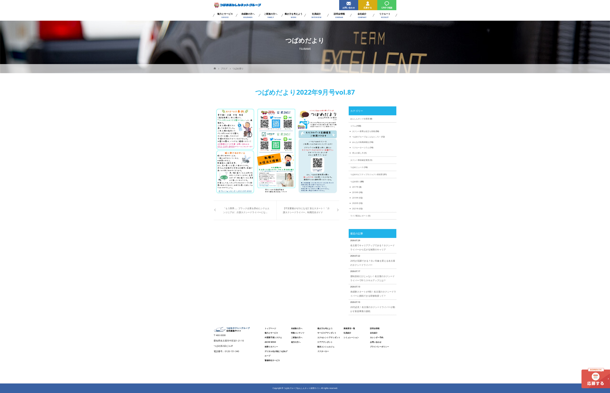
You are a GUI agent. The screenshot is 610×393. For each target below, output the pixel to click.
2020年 (355, 203)
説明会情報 (375, 328)
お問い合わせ (348, 7)
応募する (368, 7)
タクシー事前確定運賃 (359, 160)
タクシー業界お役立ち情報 (363, 131)
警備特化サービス (272, 360)
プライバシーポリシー (379, 346)
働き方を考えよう (325, 328)
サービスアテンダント (326, 332)
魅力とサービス (271, 332)
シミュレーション (351, 337)
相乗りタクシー (271, 346)
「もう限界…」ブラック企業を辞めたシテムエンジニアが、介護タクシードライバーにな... (246, 210)
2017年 (355, 187)
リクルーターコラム (360, 147)
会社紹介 (374, 332)
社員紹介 (347, 332)
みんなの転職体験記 (360, 142)
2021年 (355, 208)
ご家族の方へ (296, 337)
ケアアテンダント (325, 342)
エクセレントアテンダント (328, 337)
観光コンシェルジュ (326, 346)
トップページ (270, 328)
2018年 (355, 192)
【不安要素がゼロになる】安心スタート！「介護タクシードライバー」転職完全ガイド (306, 210)
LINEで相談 (386, 7)
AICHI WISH (270, 342)
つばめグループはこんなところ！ (366, 136)
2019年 (355, 197)
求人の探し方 (358, 153)
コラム (353, 126)
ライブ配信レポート (358, 215)
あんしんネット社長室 (359, 118)
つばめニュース (357, 167)
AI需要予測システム (273, 337)
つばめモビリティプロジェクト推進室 (366, 174)
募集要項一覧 (349, 328)
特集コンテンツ (297, 332)
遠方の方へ (296, 342)
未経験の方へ (296, 328)
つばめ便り (355, 181)
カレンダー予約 (376, 337)
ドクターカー (323, 351)
